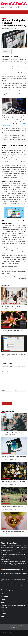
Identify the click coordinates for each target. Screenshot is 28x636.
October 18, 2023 (11, 484)
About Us (3, 593)
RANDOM (3, 18)
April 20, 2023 (11, 533)
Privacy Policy (4, 607)
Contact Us (3, 599)
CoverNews (20, 632)
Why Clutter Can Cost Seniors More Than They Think (13, 577)
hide (9, 51)
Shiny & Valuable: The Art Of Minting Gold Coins (13, 531)
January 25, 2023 (11, 308)
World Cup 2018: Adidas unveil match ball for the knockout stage (14, 271)
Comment (5, 371)
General (3, 429)
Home (2, 602)
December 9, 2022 (10, 332)
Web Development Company (11, 266)
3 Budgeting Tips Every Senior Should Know (11, 582)
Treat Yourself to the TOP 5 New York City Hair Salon (13, 605)
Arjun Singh (5, 332)
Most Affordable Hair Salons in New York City (13, 306)
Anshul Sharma (6, 28)
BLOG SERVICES (4, 596)
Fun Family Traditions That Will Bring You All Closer (13, 432)
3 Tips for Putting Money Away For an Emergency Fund (14, 585)
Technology (8, 453)
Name (4, 390)
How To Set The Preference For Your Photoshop (13, 354)
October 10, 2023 (11, 509)
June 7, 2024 (11, 434)
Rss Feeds (3, 610)
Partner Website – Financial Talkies (12, 569)
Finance (3, 528)
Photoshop (4, 350)
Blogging (4, 303)
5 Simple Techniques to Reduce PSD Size (12, 330)
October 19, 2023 (11, 459)
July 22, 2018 (12, 28)
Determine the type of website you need (14, 135)
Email (16, 390)
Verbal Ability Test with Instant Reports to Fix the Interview (15, 276)
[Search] (26, 12)
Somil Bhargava (5, 308)
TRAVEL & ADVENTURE (6, 478)
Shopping (17, 303)
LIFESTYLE (8, 303)
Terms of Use (4, 613)
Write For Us (4, 616)
